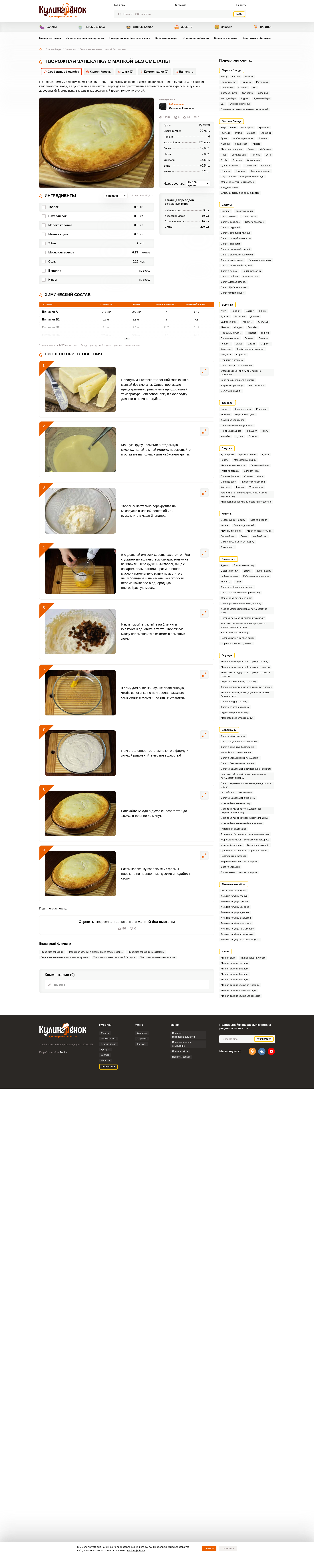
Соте (268, 155)
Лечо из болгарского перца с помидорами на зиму (244, 611)
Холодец (225, 487)
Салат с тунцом (229, 271)
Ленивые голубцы (233, 884)
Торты (265, 431)
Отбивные (265, 149)
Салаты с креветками (232, 260)
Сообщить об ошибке (63, 71)
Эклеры (253, 436)
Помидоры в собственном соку (129, 38)
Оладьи (238, 327)
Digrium (64, 1052)
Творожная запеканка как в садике (158, 957)
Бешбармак (247, 127)
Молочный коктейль (231, 531)
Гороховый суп (228, 82)
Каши (225, 951)
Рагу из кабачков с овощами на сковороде (242, 176)
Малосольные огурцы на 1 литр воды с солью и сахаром (245, 674)
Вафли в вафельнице (232, 385)
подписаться (264, 1039)
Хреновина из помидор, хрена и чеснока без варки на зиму (244, 494)
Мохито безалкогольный (259, 531)
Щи (222, 104)
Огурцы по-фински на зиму (235, 712)
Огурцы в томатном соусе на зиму (238, 681)
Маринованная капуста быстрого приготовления (246, 502)
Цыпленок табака (230, 165)
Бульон (236, 76)
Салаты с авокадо (230, 222)
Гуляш (238, 133)
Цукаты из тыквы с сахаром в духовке (240, 193)
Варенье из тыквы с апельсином (237, 638)
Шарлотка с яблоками (257, 38)
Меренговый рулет (245, 414)
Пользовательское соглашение (182, 1044)
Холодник (263, 93)
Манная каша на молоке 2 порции (238, 990)
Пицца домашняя (230, 338)
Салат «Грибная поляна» (234, 287)
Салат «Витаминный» (232, 293)
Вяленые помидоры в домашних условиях (243, 618)
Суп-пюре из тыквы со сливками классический (244, 109)
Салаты (48, 27)
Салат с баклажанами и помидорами (240, 758)
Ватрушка (240, 316)
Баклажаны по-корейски (233, 856)
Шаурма (240, 487)
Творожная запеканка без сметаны (146, 952)
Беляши (236, 311)
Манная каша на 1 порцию (234, 963)
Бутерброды (227, 454)
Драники (254, 316)
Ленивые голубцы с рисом (234, 901)
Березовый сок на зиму (233, 520)
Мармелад (261, 409)
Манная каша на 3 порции (234, 974)
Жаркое (251, 133)
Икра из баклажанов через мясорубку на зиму (244, 818)
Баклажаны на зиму (244, 565)
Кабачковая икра (166, 38)
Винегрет (226, 211)
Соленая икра (251, 471)
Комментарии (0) (156, 71)
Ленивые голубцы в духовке (235, 912)
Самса (239, 343)
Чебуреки (226, 354)
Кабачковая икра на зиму (256, 576)
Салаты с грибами (230, 244)
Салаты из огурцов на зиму (235, 707)
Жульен (265, 454)
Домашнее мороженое (232, 420)
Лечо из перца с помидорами (85, 38)
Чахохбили (250, 165)
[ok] (252, 1051)
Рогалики (225, 343)
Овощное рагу (239, 155)
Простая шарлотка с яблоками (237, 365)
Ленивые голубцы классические (237, 934)
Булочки (225, 316)
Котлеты (263, 138)
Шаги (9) (127, 71)
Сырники (265, 343)
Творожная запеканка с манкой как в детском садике (96, 952)
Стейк (224, 160)
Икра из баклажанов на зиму (235, 803)
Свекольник (227, 87)
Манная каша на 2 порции (234, 968)
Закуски (223, 27)
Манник (225, 327)
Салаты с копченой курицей (235, 249)
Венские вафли (256, 385)
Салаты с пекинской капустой (236, 265)
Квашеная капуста (225, 38)
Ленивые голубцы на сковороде (237, 928)
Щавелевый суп (261, 98)
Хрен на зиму (256, 487)
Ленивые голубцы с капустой (236, 918)
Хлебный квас (260, 536)
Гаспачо (249, 76)
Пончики (249, 338)
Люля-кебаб (241, 144)
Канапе (225, 460)
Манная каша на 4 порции (234, 979)
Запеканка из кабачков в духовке (237, 380)
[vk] (261, 1051)
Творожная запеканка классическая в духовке (64, 957)
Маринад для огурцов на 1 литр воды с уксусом (245, 667)
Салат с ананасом (254, 222)
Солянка (242, 87)
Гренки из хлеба (247, 454)
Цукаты (239, 436)
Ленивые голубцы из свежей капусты (240, 939)
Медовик (225, 414)
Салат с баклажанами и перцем (237, 763)
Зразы (224, 138)
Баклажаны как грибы (258, 845)
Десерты (183, 27)
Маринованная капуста (233, 465)
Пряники (263, 338)
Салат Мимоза (228, 216)
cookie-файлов (136, 1550)
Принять (209, 1549)
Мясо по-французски (232, 149)
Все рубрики (108, 1067)
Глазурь (225, 409)
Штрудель (241, 354)
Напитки (262, 27)
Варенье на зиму (229, 571)
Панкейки (252, 327)
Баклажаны (229, 729)
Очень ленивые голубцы (233, 890)
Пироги (265, 333)
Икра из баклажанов (231, 845)
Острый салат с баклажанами (236, 792)
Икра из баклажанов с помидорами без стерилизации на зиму (241, 811)
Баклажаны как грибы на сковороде (239, 872)
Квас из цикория (258, 520)
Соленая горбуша (253, 476)
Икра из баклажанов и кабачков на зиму (241, 823)
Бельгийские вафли (231, 391)
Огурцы (227, 655)
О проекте (180, 5)
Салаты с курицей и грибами (236, 233)
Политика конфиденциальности (183, 1035)
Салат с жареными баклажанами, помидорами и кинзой (246, 785)
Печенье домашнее (231, 431)
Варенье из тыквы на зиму (234, 632)
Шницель (225, 171)
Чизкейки (225, 436)
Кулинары (119, 5)
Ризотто (256, 155)
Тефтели (237, 160)
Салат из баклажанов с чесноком (238, 798)
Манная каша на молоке (252, 958)
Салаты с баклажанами (233, 736)
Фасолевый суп (229, 93)
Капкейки (247, 322)
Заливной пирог (229, 322)
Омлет (251, 149)
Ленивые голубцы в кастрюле (236, 923)
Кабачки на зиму (229, 576)
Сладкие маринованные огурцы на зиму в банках (246, 687)
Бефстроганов (228, 127)
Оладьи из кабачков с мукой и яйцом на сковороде (241, 373)
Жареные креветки (260, 171)
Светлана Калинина (181, 108)
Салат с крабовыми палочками (237, 254)
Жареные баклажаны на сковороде (239, 861)
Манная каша (228, 958)
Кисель (224, 525)
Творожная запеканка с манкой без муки (114, 957)
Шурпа (244, 98)
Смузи (244, 536)
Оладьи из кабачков (196, 38)
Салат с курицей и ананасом (236, 238)
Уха (254, 87)
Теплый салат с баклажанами (236, 752)
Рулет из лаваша (230, 471)
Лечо (238, 581)
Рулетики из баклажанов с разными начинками (245, 834)
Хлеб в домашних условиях (250, 349)
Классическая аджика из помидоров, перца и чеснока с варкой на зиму (244, 625)
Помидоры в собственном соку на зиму (241, 603)
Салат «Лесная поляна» (233, 282)
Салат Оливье (249, 216)
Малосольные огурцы (245, 460)
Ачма (223, 311)
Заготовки (228, 559)
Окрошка (246, 82)
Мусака (256, 144)
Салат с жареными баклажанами (238, 747)
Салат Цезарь (250, 276)
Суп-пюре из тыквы (240, 104)
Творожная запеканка (52, 952)
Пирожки (251, 333)
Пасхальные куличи (231, 333)
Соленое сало (228, 482)
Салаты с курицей (230, 227)
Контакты (241, 5)
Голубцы (225, 133)
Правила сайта (180, 1051)
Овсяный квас (228, 536)
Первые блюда (91, 27)
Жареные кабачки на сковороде (237, 182)
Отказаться (228, 1549)
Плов (223, 155)
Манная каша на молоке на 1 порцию (240, 985)
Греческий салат (244, 211)
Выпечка (227, 304)
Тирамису (252, 431)
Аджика (225, 565)
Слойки (251, 343)
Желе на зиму (264, 571)
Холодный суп (228, 98)
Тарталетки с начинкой (253, 482)
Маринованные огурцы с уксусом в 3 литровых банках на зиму (245, 694)
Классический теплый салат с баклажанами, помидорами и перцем (244, 776)
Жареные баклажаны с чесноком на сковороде (245, 839)
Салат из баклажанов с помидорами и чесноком (246, 769)
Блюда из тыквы (50, 38)
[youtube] (271, 1051)
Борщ (224, 76)
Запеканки (70, 49)
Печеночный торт (260, 465)
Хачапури (226, 349)
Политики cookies (181, 1057)
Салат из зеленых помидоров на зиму (240, 592)
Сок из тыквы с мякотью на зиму (237, 541)
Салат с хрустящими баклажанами (239, 741)
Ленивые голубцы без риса (235, 907)
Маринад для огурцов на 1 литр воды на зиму (244, 661)
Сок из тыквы (228, 547)
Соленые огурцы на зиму (234, 701)
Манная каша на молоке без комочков (240, 996)
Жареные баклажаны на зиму (236, 598)
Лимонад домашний (244, 525)
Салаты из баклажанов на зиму (237, 587)
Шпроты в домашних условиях (236, 643)
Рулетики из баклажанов (233, 829)
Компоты (225, 581)
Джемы (247, 571)
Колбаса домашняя (243, 138)
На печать (186, 71)
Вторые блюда (139, 27)
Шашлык (265, 165)
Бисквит (249, 311)
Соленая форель (230, 476)
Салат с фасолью (252, 271)
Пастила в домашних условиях (237, 425)
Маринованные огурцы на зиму (237, 718)
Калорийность (100, 71)
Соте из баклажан (230, 867)
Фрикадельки (254, 160)
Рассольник (262, 82)
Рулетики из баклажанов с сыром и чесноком (244, 850)
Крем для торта (243, 409)
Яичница (240, 171)
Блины (262, 311)
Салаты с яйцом (229, 276)
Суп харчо (247, 93)
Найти (239, 14)
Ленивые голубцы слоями (234, 896)
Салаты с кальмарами (260, 260)
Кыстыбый (263, 322)
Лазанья (225, 144)
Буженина (264, 127)
